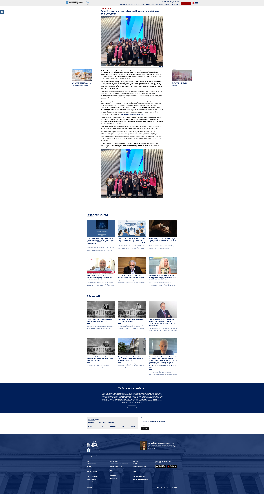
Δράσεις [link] (125, 4)
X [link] (102, 427)
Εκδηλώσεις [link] (141, 4)
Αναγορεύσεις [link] (133, 4)
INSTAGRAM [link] (113, 427)
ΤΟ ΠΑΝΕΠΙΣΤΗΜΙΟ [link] (186, 3)
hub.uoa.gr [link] (158, 462)
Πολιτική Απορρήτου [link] (161, 487)
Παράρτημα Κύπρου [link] (151, 1)
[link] (2, 12)
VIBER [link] (133, 427)
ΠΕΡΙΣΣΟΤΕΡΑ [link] (132, 406)
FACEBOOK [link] (91, 427)
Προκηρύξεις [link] (176, 4)
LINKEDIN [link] (123, 427)
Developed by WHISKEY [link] (172, 487)
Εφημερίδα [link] (160, 1)
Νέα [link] (121, 4)
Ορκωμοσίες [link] (167, 4)
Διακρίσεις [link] (155, 4)
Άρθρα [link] (161, 4)
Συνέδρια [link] (148, 4)
